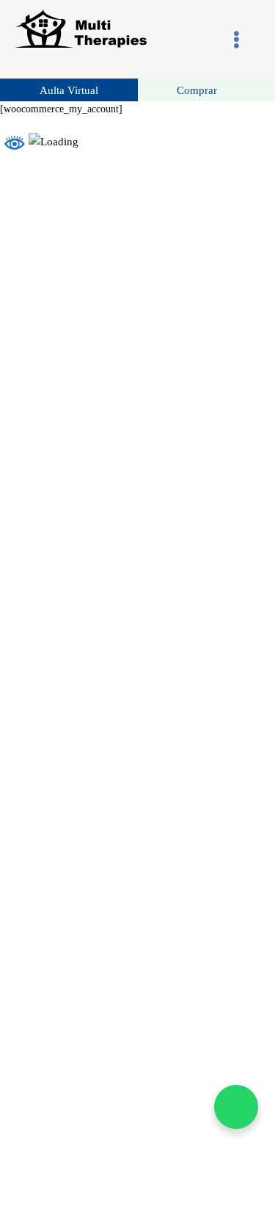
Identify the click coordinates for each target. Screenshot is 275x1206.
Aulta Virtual (69, 90)
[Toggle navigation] (236, 39)
